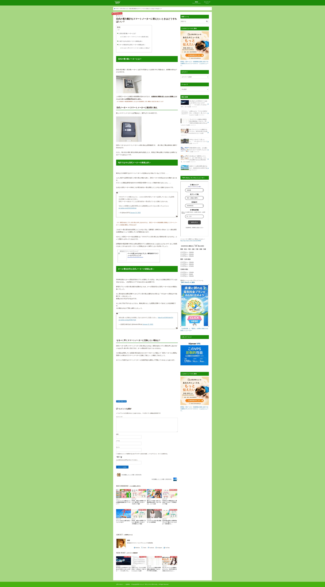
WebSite (138, 547)
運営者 (196, 2)
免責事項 (128, 584)
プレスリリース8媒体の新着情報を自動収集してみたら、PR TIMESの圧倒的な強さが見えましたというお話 (194, 122)
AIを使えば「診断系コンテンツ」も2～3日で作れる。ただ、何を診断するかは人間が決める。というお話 (194, 158)
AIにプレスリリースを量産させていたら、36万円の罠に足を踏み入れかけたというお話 (194, 132)
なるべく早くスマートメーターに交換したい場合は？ (137, 48)
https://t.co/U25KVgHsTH (165, 317)
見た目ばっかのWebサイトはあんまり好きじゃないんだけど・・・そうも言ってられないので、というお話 (194, 103)
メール (118, 440)
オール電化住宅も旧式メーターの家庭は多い (132, 44)
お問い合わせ (119, 584)
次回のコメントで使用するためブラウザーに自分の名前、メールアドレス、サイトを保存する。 (143, 453)
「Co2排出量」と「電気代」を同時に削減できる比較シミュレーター (194, 329)
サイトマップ (207, 2)
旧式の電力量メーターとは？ (128, 33)
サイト (118, 447)
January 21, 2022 (135, 212)
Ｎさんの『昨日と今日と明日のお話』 (149, 584)
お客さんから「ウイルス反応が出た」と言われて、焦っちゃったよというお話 (198, 113)
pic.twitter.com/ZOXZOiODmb (127, 208)
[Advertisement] (147, 380)
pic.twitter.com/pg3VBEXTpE (127, 320)
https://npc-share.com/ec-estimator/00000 (190, 240)
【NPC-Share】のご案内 (187, 282)
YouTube (167, 547)
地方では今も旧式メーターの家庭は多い (131, 41)
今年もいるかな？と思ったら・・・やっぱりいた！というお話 (198, 141)
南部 (128, 540)
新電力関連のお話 (122, 401)
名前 (117, 434)
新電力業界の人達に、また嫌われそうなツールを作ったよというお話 (198, 149)
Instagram (159, 547)
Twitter (144, 547)
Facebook (151, 547)
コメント (119, 416)
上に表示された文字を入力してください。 (127, 460)
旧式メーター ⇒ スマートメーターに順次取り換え (136, 36)
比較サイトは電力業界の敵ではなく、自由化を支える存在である (198, 168)
